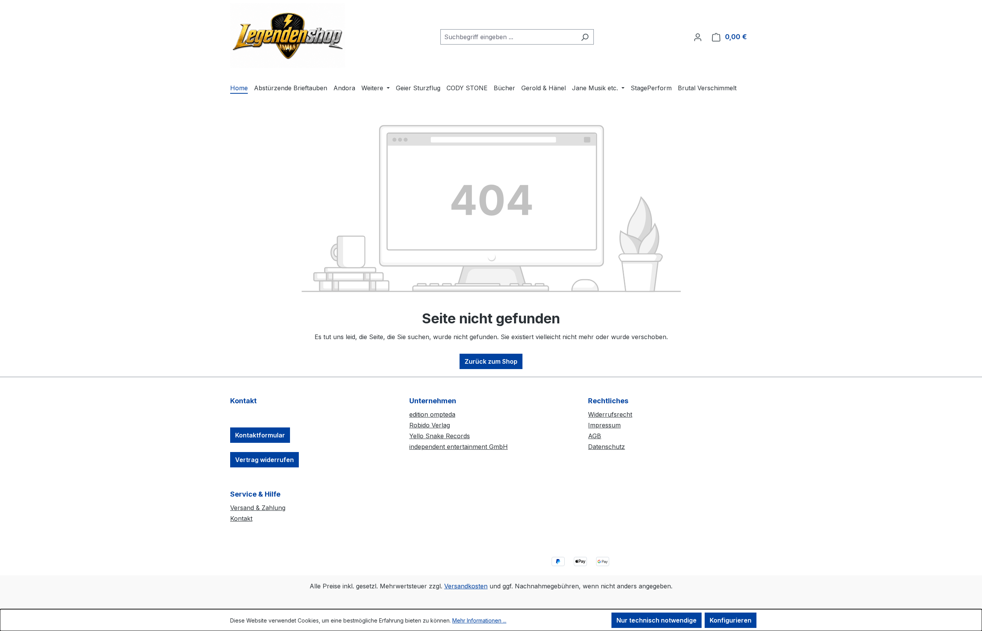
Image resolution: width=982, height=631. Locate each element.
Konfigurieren (730, 620)
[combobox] (508, 37)
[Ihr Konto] (698, 37)
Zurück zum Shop (491, 361)
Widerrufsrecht (610, 414)
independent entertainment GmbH (458, 446)
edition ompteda (432, 414)
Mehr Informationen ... (479, 620)
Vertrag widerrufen (264, 460)
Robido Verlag (429, 425)
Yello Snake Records (439, 436)
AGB (594, 436)
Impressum (604, 425)
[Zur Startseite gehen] (287, 35)
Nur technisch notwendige (656, 620)
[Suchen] (585, 37)
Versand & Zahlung (257, 508)
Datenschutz (606, 446)
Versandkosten (466, 586)
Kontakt (241, 518)
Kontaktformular (260, 435)
